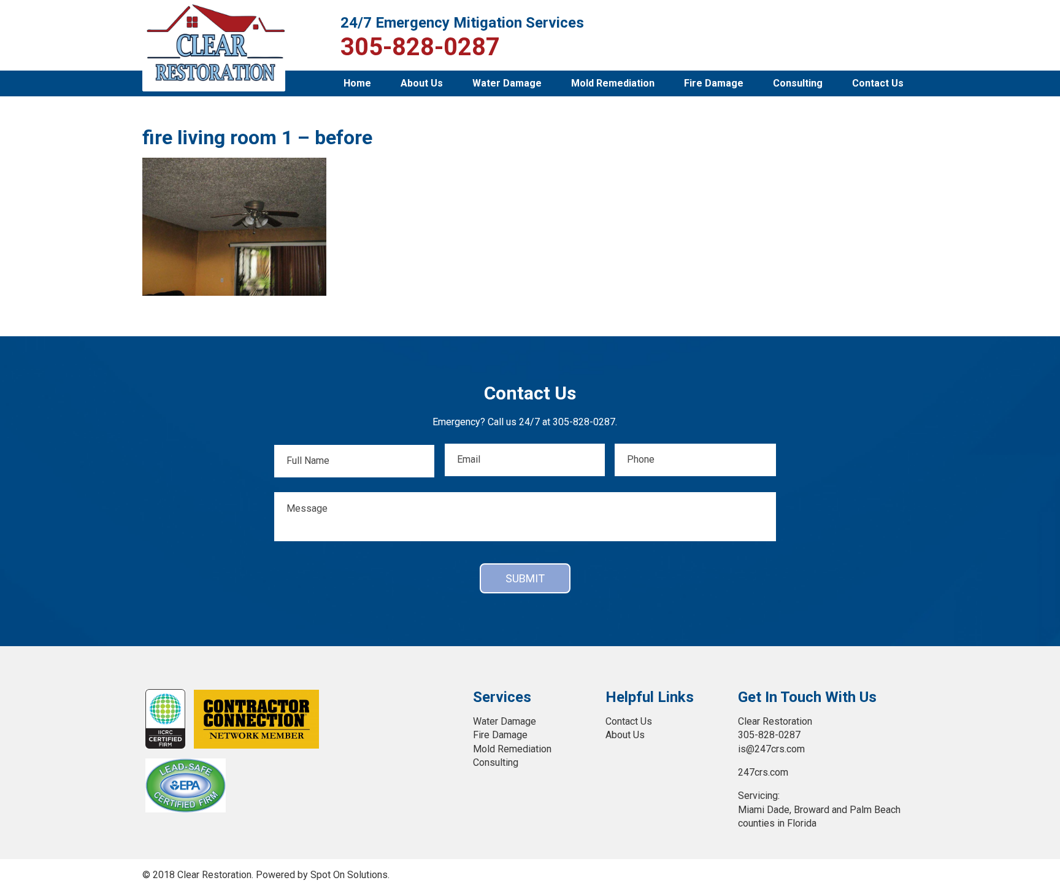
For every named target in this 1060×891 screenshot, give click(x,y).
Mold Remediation (613, 83)
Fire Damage (713, 83)
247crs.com (763, 772)
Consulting (798, 83)
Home (357, 83)
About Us (422, 83)
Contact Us (878, 83)
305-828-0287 (420, 47)
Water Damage (507, 83)
